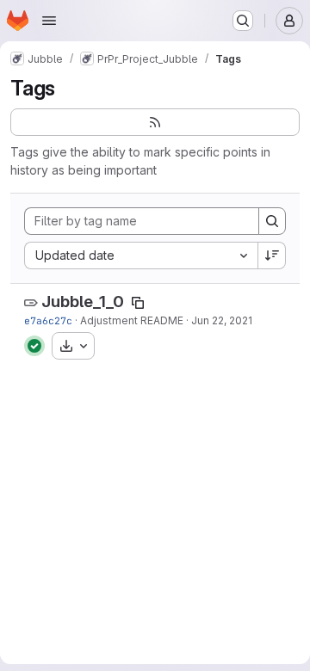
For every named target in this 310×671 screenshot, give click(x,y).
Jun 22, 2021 (221, 320)
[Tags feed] (155, 122)
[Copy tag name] (137, 302)
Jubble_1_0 (82, 301)
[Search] (272, 221)
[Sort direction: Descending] (272, 255)
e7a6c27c (48, 320)
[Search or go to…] (242, 20)
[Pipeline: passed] (34, 346)
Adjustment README (131, 320)
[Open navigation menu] (49, 20)
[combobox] (140, 255)
